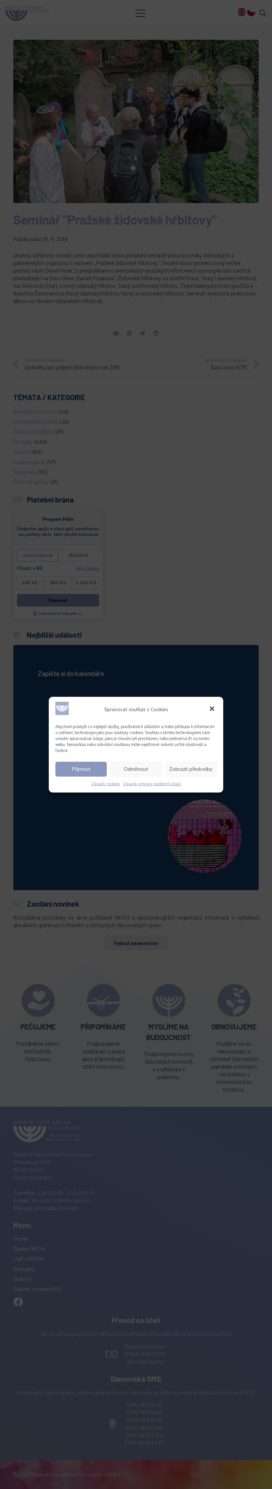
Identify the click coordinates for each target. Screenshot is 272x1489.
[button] (213, 709)
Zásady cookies (105, 783)
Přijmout (81, 769)
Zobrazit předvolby (190, 769)
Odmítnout (136, 769)
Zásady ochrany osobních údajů (152, 783)
